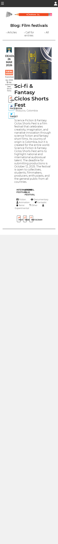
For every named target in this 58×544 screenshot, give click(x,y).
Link (11, 100)
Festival (19, 220)
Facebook (12, 108)
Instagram (31, 220)
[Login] (55, 3)
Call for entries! (9, 73)
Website (25, 220)
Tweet (12, 116)
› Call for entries (29, 34)
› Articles (11, 32)
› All (46, 32)
